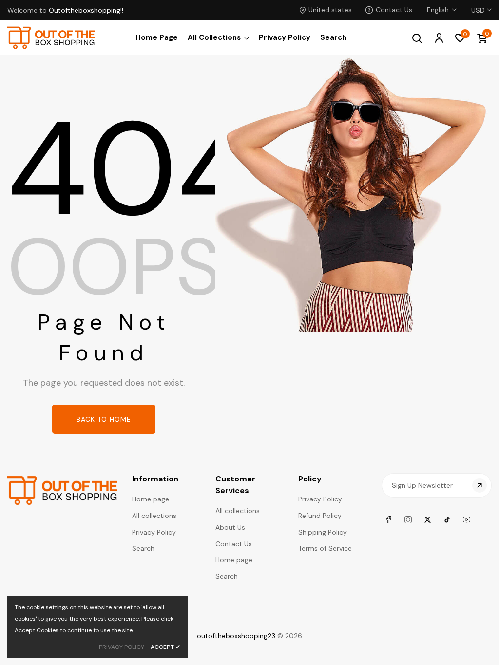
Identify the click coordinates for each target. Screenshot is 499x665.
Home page (150, 499)
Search (143, 548)
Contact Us (394, 9)
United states (330, 9)
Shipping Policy (322, 532)
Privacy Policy (154, 532)
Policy (310, 479)
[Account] (438, 37)
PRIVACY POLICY (121, 647)
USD (478, 4)
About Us (230, 527)
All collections (154, 515)
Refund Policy (320, 515)
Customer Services (235, 485)
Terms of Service (325, 548)
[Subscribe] (479, 485)
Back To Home (104, 419)
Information (155, 479)
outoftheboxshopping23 (236, 635)
